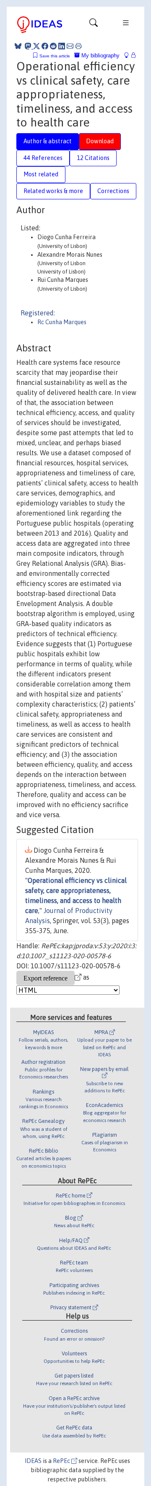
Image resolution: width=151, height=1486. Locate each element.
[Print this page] (78, 46)
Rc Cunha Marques (61, 322)
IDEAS (33, 1461)
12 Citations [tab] (93, 158)
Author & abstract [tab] (47, 141)
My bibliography (100, 55)
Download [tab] (100, 141)
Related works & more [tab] (53, 191)
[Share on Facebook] (45, 46)
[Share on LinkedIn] (61, 46)
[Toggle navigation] (93, 24)
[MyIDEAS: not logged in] (129, 55)
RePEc (62, 1461)
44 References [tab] (42, 158)
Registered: (38, 313)
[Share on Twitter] (36, 46)
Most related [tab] (40, 174)
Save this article (54, 56)
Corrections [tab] (113, 191)
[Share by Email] (70, 46)
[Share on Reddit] (53, 46)
